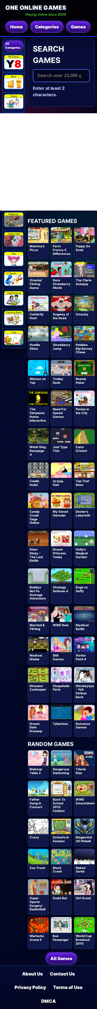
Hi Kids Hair (58, 483)
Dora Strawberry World (61, 284)
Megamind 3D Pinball (84, 839)
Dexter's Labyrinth (83, 513)
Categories (47, 26)
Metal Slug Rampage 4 (38, 451)
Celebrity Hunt (37, 316)
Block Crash (57, 870)
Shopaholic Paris (61, 688)
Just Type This (60, 449)
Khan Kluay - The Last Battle (36, 555)
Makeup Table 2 (36, 771)
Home (16, 26)
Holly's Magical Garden (82, 553)
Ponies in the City (82, 411)
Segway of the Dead (61, 316)
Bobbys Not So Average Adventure (38, 592)
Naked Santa (80, 870)
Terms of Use (67, 987)
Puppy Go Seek (83, 248)
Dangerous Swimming (61, 771)
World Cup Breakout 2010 (84, 939)
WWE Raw (61, 625)
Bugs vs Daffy (82, 589)
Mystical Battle (82, 627)
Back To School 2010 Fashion (59, 805)
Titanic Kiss (81, 771)
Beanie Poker (81, 381)
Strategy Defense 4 (60, 589)
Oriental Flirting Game (36, 284)
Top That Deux (82, 483)
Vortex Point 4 (81, 657)
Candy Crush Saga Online (35, 517)
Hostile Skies (35, 347)
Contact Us (62, 974)
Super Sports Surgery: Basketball (38, 903)
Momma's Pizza (37, 248)
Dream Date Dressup (36, 727)
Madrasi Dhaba (36, 657)
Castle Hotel (34, 483)
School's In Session (61, 839)
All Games (61, 958)
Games (78, 26)
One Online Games (35, 7)
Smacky (82, 314)
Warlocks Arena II (37, 938)
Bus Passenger (61, 938)
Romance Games (83, 726)
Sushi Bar (60, 898)
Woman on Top (38, 381)
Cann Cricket (81, 449)
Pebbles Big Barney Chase (84, 348)
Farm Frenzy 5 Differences (61, 250)
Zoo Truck (37, 868)
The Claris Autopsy (83, 282)
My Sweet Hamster (60, 513)
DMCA (48, 1001)
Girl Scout (83, 898)
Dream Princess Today (59, 553)
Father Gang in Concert (36, 803)
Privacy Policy (30, 987)
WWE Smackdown (85, 801)
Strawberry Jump (61, 347)
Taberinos (60, 724)
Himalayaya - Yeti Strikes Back (85, 691)
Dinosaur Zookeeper (38, 688)
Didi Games (58, 657)
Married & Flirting (37, 627)
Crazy (34, 837)
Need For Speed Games (60, 413)
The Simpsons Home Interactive (38, 414)
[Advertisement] (48, 162)
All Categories (12, 45)
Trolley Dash (58, 381)
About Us (32, 974)
